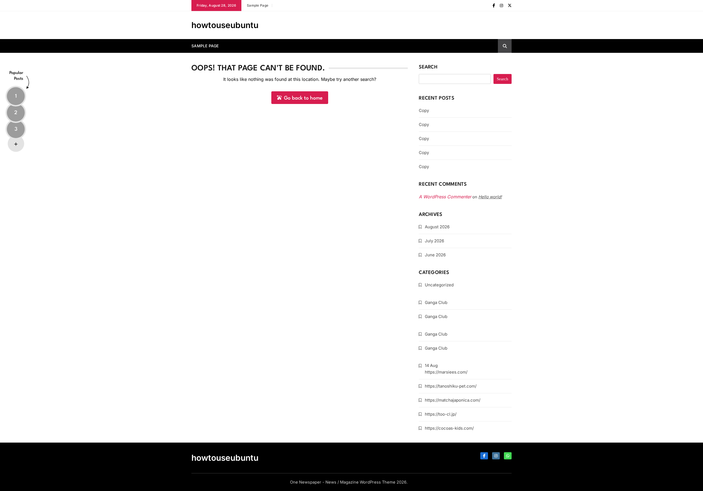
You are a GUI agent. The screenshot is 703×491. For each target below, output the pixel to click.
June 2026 (435, 254)
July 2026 (434, 240)
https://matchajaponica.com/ (452, 400)
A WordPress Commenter (445, 196)
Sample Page (257, 5)
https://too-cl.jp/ (440, 414)
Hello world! (490, 196)
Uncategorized (439, 284)
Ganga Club (436, 302)
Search (428, 67)
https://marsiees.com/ (446, 372)
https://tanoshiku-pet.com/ (450, 386)
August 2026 (437, 226)
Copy (424, 110)
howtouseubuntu (224, 25)
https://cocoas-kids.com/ (449, 428)
